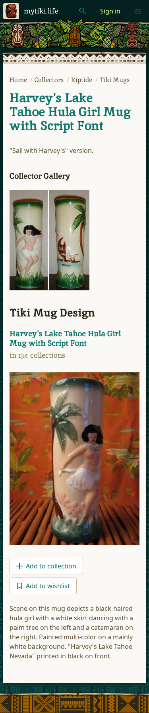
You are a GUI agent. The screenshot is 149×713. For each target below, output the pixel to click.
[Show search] (83, 11)
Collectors (50, 80)
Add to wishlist (48, 585)
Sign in (110, 11)
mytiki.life (41, 10)
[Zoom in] (29, 240)
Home (19, 80)
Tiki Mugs (115, 80)
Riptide (82, 80)
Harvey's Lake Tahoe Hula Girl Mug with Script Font (70, 112)
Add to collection (51, 566)
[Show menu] (138, 11)
